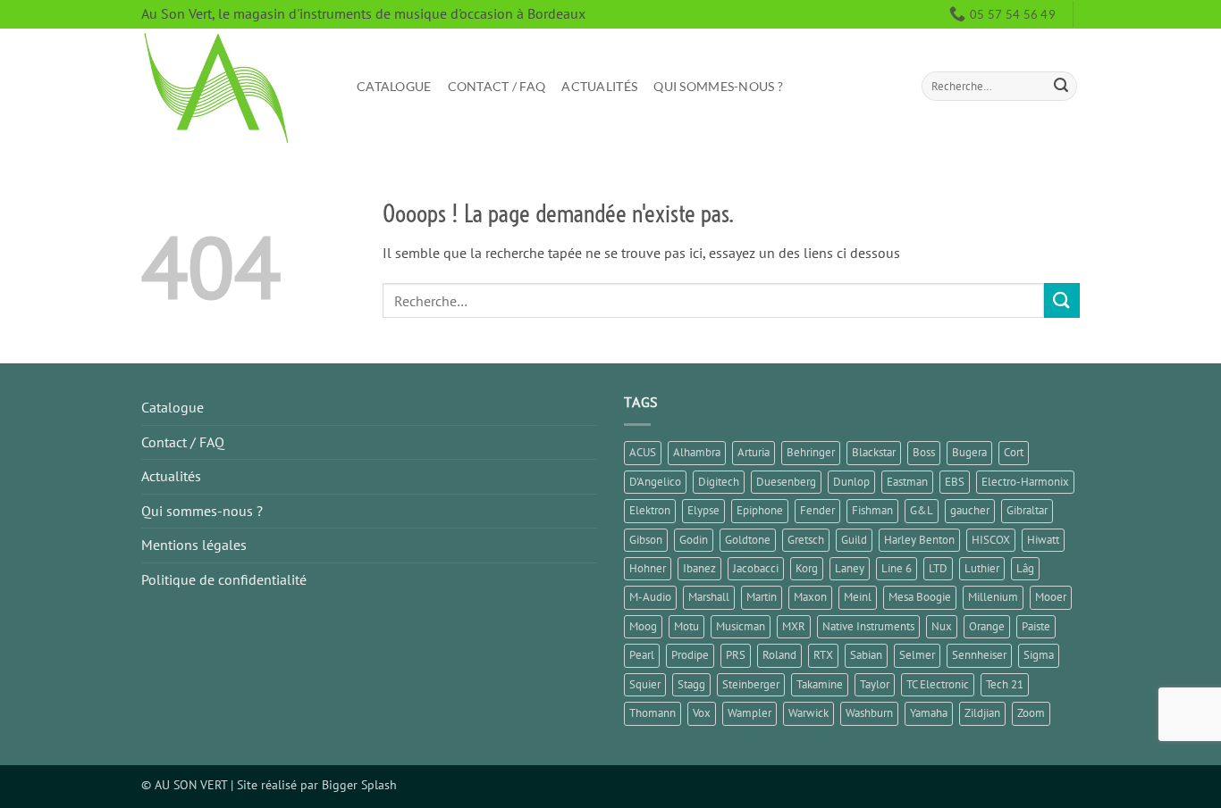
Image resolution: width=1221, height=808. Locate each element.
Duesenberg (786, 481)
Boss (924, 452)
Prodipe (690, 654)
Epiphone (760, 510)
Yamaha (928, 713)
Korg (807, 568)
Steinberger (750, 684)
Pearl (641, 654)
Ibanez (699, 568)
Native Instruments (868, 626)
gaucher (969, 510)
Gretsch (805, 539)
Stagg (691, 684)
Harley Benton (919, 539)
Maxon (810, 596)
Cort (1013, 452)
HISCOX (991, 539)
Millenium (993, 596)
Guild (854, 539)
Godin (693, 539)
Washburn (869, 713)
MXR (793, 626)
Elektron (649, 510)
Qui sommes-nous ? (718, 86)
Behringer (811, 452)
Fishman (872, 510)
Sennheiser (979, 654)
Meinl (858, 596)
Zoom (1031, 713)
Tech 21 (1004, 684)
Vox (702, 713)
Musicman (740, 626)
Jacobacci (756, 568)
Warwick (808, 713)
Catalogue (394, 86)
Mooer (1050, 596)
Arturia (753, 452)
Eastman (907, 481)
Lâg (1025, 568)
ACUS (642, 452)
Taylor (874, 684)
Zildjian (982, 713)
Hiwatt (1043, 539)
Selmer (917, 654)
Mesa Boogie (919, 596)
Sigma (1038, 654)
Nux (941, 626)
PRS (735, 654)
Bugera (969, 452)
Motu (686, 626)
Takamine (819, 684)
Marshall (708, 596)
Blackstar (874, 452)
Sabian (866, 654)
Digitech (718, 481)
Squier (645, 684)
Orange (987, 626)
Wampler (749, 713)
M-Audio (650, 596)
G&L (921, 510)
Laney (849, 568)
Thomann (652, 713)
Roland (779, 654)
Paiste (1036, 626)
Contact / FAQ (497, 86)
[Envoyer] (1061, 86)
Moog (643, 626)
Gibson (645, 539)
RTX (823, 654)
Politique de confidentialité (224, 579)
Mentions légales (194, 545)
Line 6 (896, 568)
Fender (817, 510)
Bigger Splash (359, 784)
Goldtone (747, 539)
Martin (761, 596)
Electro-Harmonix (1025, 481)
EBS (954, 481)
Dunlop (851, 481)
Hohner (647, 568)
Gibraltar (1027, 510)
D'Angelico (655, 481)
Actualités (599, 86)
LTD (938, 568)
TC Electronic (937, 684)
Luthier (981, 568)
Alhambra (696, 452)
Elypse (703, 510)
